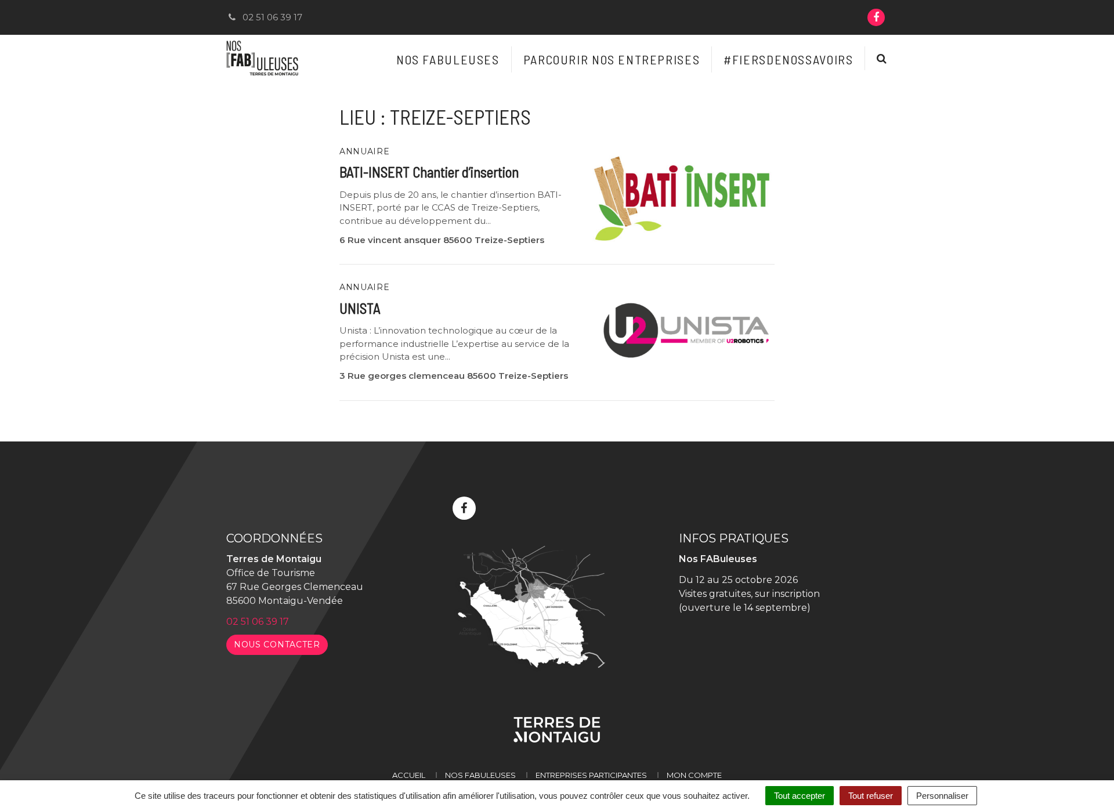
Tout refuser (870, 796)
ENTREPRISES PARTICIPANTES (591, 775)
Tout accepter (799, 796)
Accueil (408, 775)
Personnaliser (942, 796)
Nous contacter (277, 644)
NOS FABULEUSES (480, 775)
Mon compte (694, 775)
